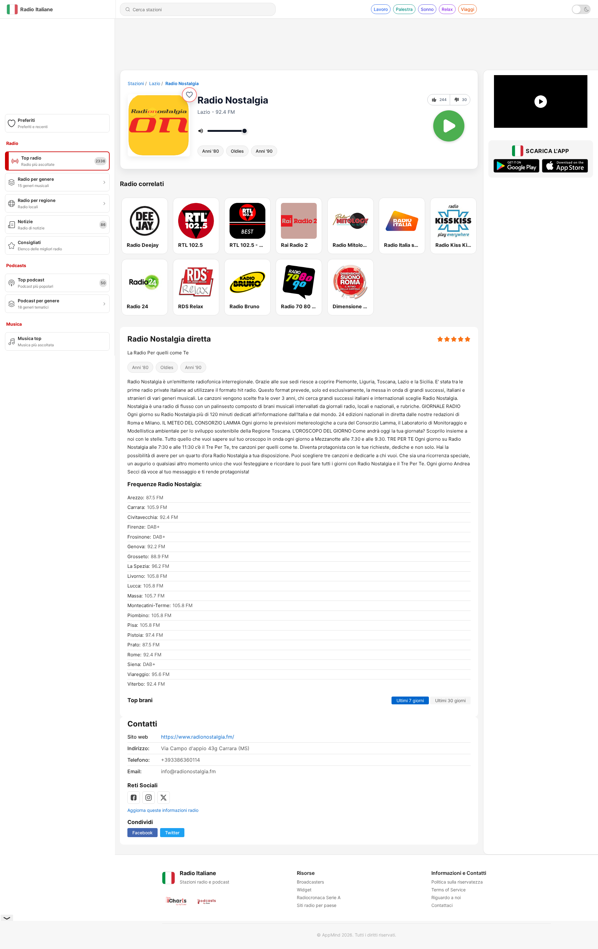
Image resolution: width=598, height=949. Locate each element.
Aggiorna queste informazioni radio (162, 810)
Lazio (154, 83)
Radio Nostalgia (182, 83)
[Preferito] (189, 94)
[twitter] (163, 797)
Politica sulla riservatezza (457, 881)
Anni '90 (264, 151)
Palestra (404, 9)
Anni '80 (210, 151)
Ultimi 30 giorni (450, 700)
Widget (304, 889)
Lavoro (381, 9)
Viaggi (467, 9)
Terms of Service (448, 889)
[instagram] (148, 797)
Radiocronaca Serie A (318, 897)
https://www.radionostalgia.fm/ (197, 737)
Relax (447, 9)
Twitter (172, 832)
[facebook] (133, 797)
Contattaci (442, 905)
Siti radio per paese (316, 905)
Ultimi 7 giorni (410, 700)
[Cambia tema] (581, 9)
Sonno (427, 9)
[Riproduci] (448, 125)
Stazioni (136, 83)
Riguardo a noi (446, 897)
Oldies (237, 151)
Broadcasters (310, 881)
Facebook (142, 832)
